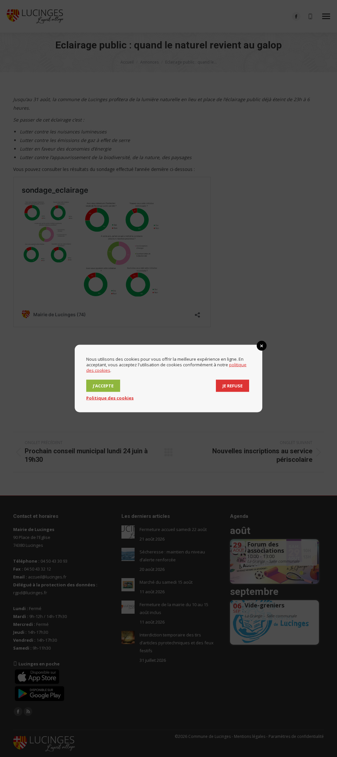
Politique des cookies (110, 398)
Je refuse (232, 386)
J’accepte (103, 386)
